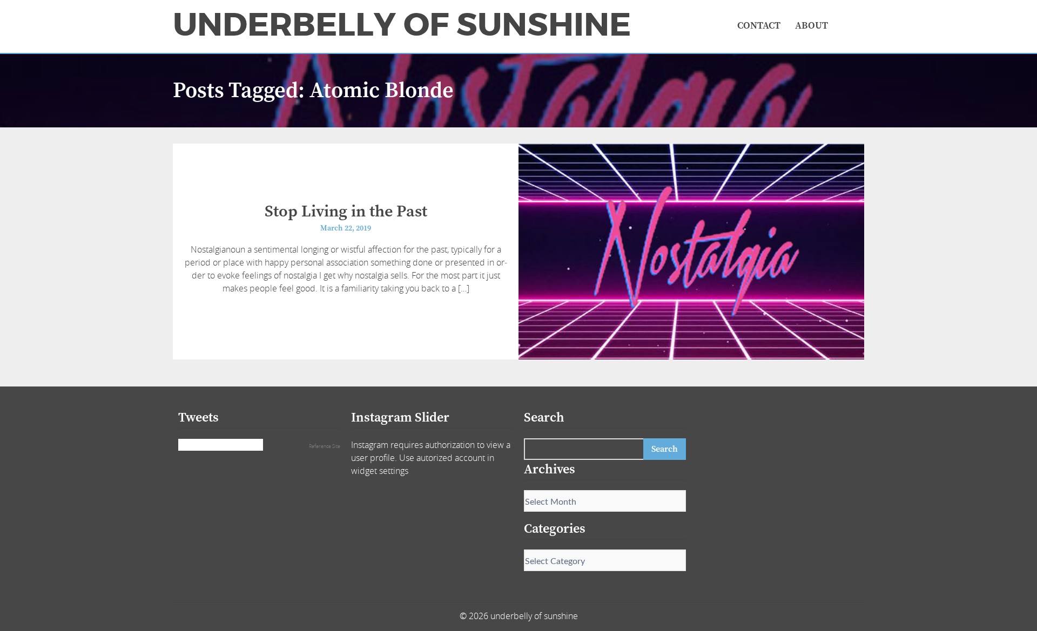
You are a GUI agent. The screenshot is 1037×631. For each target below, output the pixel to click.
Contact (758, 25)
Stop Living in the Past (346, 211)
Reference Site (324, 446)
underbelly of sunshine (402, 25)
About (811, 25)
